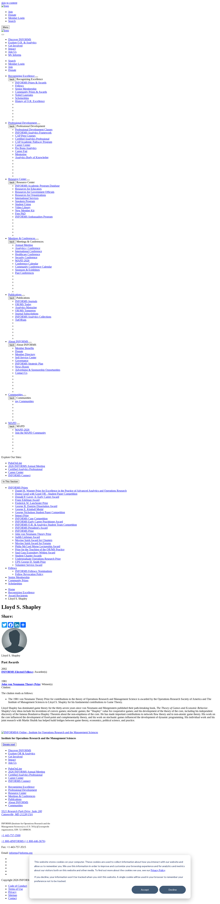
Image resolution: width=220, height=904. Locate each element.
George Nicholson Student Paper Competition (40, 512)
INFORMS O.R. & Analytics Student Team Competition (46, 524)
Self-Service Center (25, 357)
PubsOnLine (15, 463)
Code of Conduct (17, 885)
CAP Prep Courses (25, 135)
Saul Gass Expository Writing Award (35, 552)
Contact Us (21, 372)
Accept (145, 889)
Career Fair (21, 151)
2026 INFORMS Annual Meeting (26, 466)
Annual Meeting (24, 245)
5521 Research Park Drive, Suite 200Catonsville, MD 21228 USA (21, 813)
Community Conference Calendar (33, 266)
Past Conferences (24, 272)
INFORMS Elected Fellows (17, 671)
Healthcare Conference (27, 254)
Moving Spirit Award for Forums (33, 543)
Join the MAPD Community (30, 432)
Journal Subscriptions (26, 313)
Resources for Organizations (30, 195)
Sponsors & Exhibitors (27, 269)
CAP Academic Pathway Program (33, 141)
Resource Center (17, 179)
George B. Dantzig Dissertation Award (36, 506)
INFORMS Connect (19, 475)
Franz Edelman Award (27, 499)
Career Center (22, 145)
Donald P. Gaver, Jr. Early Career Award (37, 496)
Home (11, 589)
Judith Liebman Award (27, 537)
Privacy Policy (158, 870)
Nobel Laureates (24, 95)
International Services (26, 198)
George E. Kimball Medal (29, 509)
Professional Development (22, 122)
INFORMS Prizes (18, 487)
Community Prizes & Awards (31, 91)
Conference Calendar (26, 263)
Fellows (19, 85)
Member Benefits (24, 348)
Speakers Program (25, 201)
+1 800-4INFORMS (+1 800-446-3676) (23, 841)
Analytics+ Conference (27, 248)
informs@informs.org (20, 852)
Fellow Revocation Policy (29, 574)
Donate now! (9, 744)
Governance (21, 360)
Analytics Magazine (26, 307)
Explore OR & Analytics (21, 753)
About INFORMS (18, 341)
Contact (12, 898)
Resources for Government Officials (34, 191)
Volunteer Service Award (28, 564)
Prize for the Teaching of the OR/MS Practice (39, 549)
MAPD (12, 422)
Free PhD (20, 213)
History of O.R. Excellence (30, 101)
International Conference (28, 251)
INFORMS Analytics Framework (33, 132)
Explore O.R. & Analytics (22, 42)
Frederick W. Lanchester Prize (31, 503)
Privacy (12, 892)
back (12, 79)
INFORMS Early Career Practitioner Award (39, 521)
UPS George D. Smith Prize (30, 561)
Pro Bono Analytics (25, 148)
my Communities (24, 401)
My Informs (14, 54)
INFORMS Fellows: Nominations (33, 571)
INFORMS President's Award (31, 527)
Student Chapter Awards (28, 555)
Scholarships (22, 98)
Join (10, 11)
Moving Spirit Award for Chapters (33, 540)
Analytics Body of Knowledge (31, 157)
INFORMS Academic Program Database (37, 185)
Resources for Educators (28, 188)
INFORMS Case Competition (31, 518)
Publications (15, 294)
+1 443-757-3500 (10, 835)
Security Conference (26, 257)
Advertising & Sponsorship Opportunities (37, 369)
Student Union (23, 204)
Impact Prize (22, 515)
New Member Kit (24, 210)
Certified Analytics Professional (32, 138)
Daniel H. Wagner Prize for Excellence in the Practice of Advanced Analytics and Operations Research (71, 490)
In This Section (10, 481)
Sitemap (12, 895)
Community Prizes (18, 580)
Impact (12, 48)
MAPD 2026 (22, 260)
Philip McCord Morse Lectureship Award (37, 546)
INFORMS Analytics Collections (33, 316)
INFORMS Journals (26, 301)
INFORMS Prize (24, 530)
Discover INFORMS (19, 39)
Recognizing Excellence (21, 75)
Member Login (16, 18)
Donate (12, 14)
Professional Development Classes (33, 129)
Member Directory (25, 354)
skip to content (9, 2)
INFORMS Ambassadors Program (34, 216)
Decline (173, 889)
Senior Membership (25, 88)
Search (12, 60)
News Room (22, 366)
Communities (15, 394)
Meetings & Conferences (22, 238)
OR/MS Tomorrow (25, 310)
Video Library (22, 207)
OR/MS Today (23, 304)
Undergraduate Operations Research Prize (38, 558)
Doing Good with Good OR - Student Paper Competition (46, 493)
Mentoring (20, 154)
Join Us (12, 51)
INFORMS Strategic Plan (29, 363)
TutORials (20, 319)
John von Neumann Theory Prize (33, 534)
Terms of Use (15, 888)
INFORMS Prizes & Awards (30, 82)
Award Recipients (18, 595)
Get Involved (15, 45)
